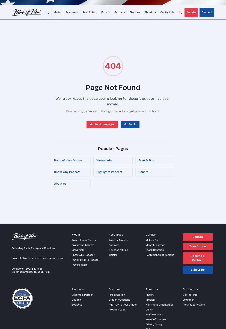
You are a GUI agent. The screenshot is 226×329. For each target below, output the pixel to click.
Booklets (114, 245)
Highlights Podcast (109, 172)
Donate (191, 12)
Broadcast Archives (83, 245)
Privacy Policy (154, 324)
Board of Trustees (156, 319)
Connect (206, 12)
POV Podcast (79, 264)
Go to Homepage (102, 124)
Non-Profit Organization (160, 304)
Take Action (146, 160)
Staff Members (154, 314)
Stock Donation (155, 250)
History (150, 294)
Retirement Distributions (160, 255)
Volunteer (188, 299)
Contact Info (190, 294)
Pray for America (118, 240)
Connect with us (118, 250)
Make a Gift (152, 240)
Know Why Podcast (67, 172)
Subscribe (198, 269)
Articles (113, 255)
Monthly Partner (155, 245)
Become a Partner (198, 258)
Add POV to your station (123, 304)
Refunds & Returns (194, 304)
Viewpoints (104, 160)
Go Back (130, 124)
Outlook (76, 299)
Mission (150, 299)
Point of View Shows (68, 160)
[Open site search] (47, 12)
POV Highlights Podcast (86, 259)
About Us (60, 183)
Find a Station (117, 294)
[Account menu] (180, 12)
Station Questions (119, 299)
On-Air (149, 309)
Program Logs (117, 309)
